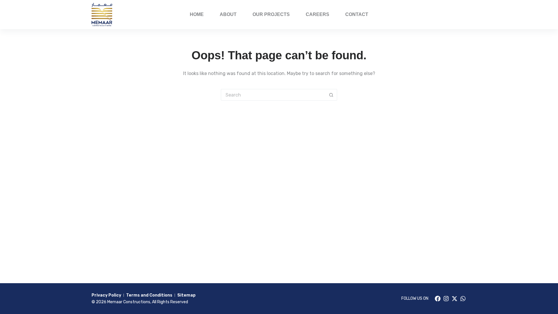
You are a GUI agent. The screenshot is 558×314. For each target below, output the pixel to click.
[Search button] (331, 95)
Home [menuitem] (197, 14)
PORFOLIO (452, 14)
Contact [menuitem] (356, 14)
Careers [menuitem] (317, 14)
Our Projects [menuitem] (271, 14)
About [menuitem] (228, 14)
